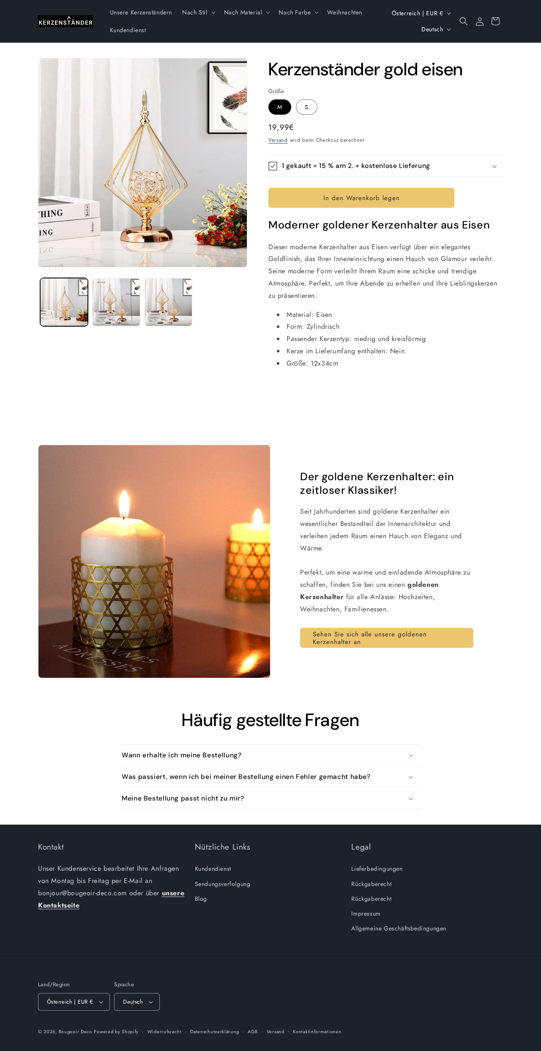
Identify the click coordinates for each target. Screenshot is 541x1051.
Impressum (365, 913)
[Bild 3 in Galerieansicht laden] (168, 302)
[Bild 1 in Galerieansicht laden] (64, 302)
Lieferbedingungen (376, 868)
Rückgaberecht (371, 884)
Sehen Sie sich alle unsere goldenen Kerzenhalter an (370, 638)
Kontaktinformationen (317, 1031)
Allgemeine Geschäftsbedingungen (398, 928)
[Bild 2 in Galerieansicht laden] (116, 302)
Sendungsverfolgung (223, 884)
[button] (198, 12)
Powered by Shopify (116, 1031)
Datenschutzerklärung (214, 1031)
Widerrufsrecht (165, 1031)
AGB (253, 1031)
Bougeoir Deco (75, 1031)
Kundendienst (213, 868)
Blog (201, 898)
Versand (278, 140)
